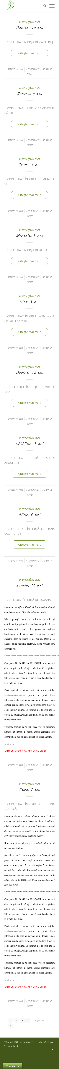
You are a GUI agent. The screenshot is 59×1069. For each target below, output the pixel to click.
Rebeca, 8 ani (29, 93)
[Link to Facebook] (52, 1049)
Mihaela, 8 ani (29, 235)
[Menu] (50, 6)
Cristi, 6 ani (29, 164)
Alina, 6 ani (29, 514)
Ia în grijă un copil (29, 22)
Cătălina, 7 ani (30, 443)
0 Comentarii (32, 69)
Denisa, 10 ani (29, 27)
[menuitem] (43, 6)
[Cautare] (43, 6)
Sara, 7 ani (29, 789)
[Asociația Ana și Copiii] (24, 6)
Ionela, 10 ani (29, 585)
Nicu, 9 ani (29, 301)
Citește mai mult (29, 53)
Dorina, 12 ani (29, 372)
